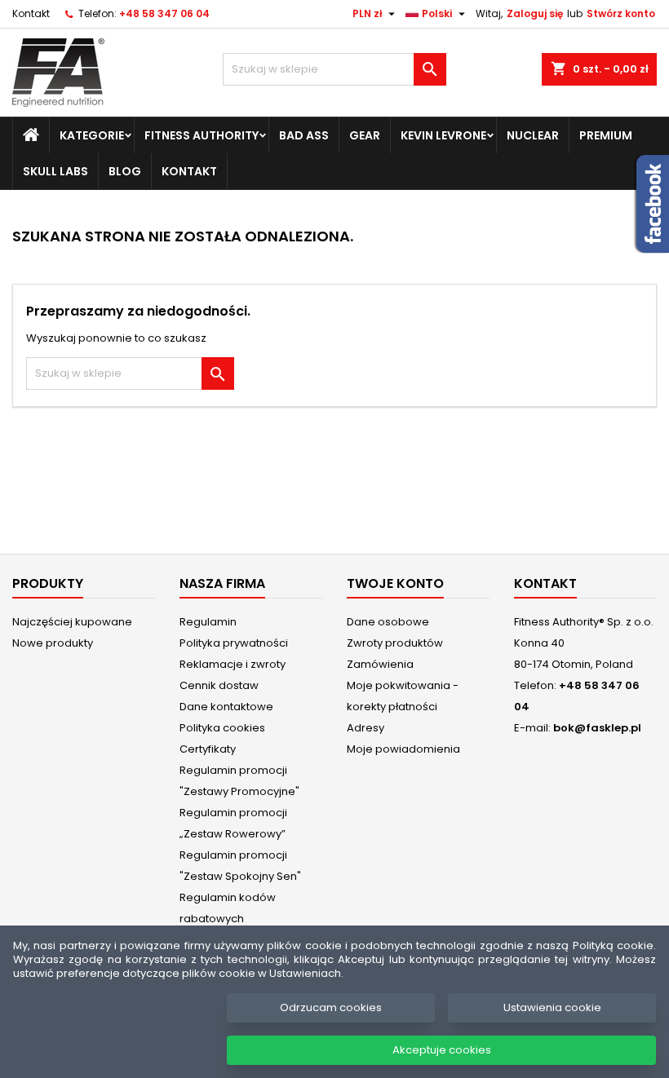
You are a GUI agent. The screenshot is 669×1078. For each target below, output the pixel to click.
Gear (364, 135)
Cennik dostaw (219, 685)
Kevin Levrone (443, 135)
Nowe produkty (52, 643)
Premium (605, 135)
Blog (125, 171)
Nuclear (533, 135)
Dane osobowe (388, 622)
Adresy (365, 728)
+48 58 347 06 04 (164, 13)
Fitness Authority (201, 135)
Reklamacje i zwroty (232, 664)
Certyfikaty (207, 749)
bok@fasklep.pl (597, 728)
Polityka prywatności (233, 643)
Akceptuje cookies (441, 1050)
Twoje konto (395, 583)
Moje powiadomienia (403, 749)
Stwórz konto (621, 13)
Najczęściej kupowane (72, 622)
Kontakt (31, 13)
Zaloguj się (535, 13)
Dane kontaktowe (226, 706)
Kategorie (92, 135)
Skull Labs (55, 171)
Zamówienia (380, 664)
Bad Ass (304, 135)
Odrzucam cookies (331, 1007)
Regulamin (208, 622)
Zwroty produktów (395, 643)
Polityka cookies (222, 728)
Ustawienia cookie (552, 1007)
